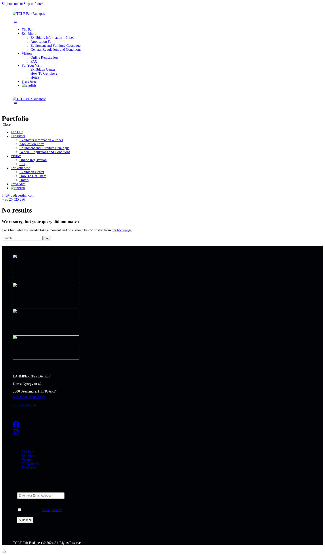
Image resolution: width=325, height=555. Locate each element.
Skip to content (12, 4)
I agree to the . (42, 510)
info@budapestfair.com (18, 195)
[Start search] (47, 238)
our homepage (122, 230)
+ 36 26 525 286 (13, 199)
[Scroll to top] (4, 551)
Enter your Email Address (36, 490)
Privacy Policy (52, 510)
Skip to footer (33, 4)
